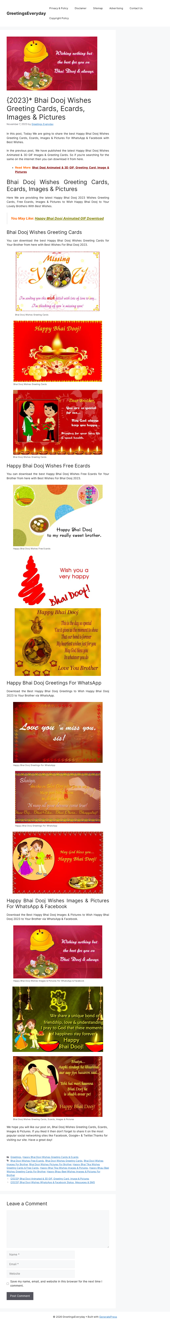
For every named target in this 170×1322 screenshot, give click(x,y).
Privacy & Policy (58, 8)
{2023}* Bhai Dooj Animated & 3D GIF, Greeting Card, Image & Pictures (49, 1178)
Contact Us (136, 8)
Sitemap (98, 8)
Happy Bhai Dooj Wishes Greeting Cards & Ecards (51, 1157)
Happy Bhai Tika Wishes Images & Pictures (64, 1167)
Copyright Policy (59, 18)
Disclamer (80, 8)
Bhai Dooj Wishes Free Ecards (27, 1160)
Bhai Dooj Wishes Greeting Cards (64, 1160)
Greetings (15, 1157)
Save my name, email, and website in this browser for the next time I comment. (56, 1283)
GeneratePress (108, 1316)
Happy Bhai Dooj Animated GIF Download (69, 218)
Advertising (116, 8)
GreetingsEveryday (26, 13)
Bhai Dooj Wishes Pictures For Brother (50, 1164)
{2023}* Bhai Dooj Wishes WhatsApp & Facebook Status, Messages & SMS (52, 1182)
